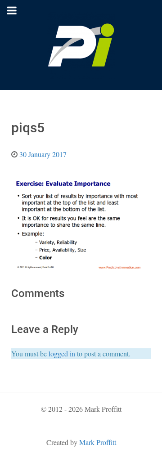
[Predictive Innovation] (81, 45)
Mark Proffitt (97, 442)
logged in (62, 353)
